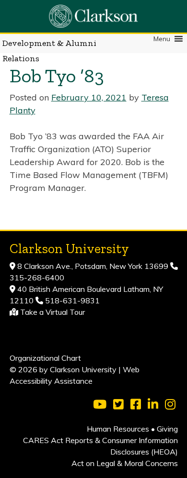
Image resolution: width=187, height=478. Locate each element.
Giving (167, 429)
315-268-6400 (37, 277)
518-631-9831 (71, 300)
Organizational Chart (45, 358)
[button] (161, 38)
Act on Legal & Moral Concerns (124, 463)
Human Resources (118, 429)
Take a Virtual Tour (52, 312)
